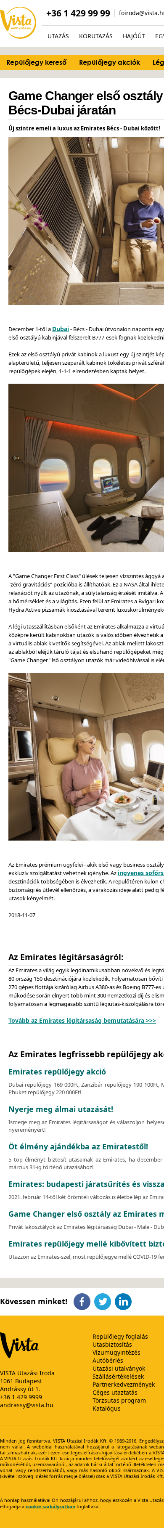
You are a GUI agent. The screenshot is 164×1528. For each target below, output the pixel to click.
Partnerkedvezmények (124, 1384)
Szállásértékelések (118, 1376)
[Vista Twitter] (102, 1307)
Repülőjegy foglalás (120, 1336)
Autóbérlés (108, 1360)
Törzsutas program (119, 1400)
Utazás (58, 36)
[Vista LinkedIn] (123, 1307)
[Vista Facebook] (82, 1307)
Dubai (60, 329)
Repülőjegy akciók (109, 62)
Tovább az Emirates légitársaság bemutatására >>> (82, 1020)
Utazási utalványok (119, 1368)
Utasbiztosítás (112, 1344)
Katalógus (107, 1408)
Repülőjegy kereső (36, 62)
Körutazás (96, 36)
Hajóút (134, 36)
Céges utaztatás (115, 1392)
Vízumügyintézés (116, 1352)
